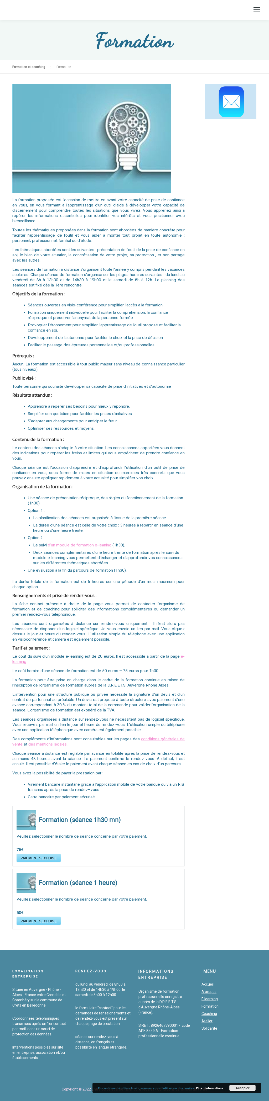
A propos (208, 992)
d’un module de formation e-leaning (79, 545)
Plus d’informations (209, 1088)
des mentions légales (47, 744)
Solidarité (209, 1028)
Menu (256, 9)
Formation (210, 1006)
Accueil (207, 984)
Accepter (243, 1088)
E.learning (209, 999)
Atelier (207, 1021)
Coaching (209, 1014)
